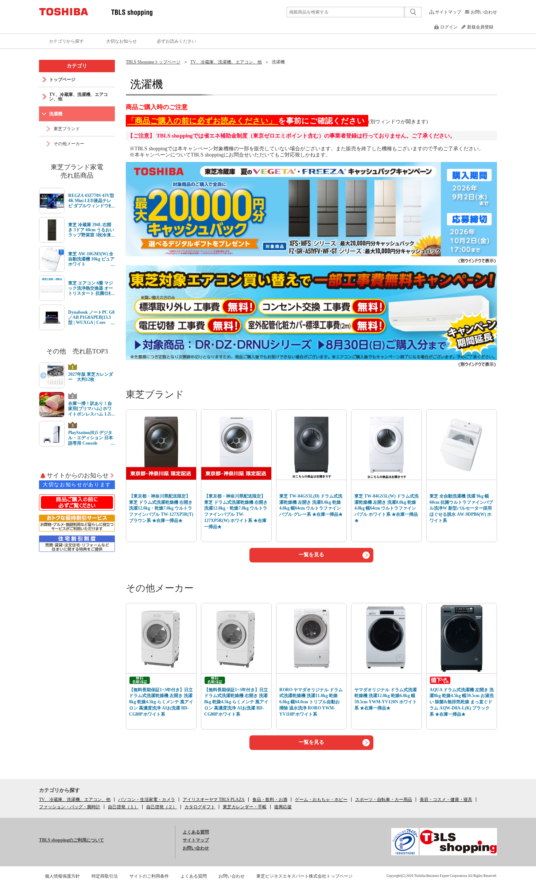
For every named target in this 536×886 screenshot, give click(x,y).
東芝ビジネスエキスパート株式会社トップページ (304, 876)
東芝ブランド (155, 394)
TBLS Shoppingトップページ (153, 62)
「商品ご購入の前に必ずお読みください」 (202, 120)
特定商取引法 (105, 876)
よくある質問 (196, 832)
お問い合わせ (484, 12)
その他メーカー (160, 588)
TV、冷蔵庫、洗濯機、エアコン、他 (226, 62)
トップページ (62, 79)
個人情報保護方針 (62, 876)
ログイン (449, 27)
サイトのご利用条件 (149, 876)
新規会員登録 (480, 27)
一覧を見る (311, 554)
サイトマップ (448, 12)
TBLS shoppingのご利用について (71, 840)
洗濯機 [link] (278, 62)
